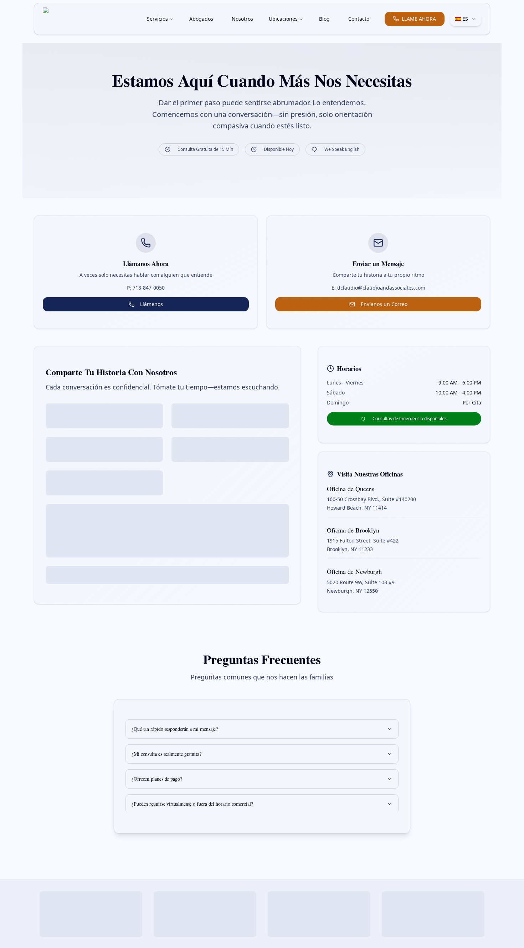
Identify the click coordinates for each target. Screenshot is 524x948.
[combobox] (465, 19)
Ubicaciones (283, 18)
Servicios (157, 18)
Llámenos (151, 304)
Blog (324, 18)
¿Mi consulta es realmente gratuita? (166, 753)
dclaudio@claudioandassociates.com (378, 287)
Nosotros (242, 18)
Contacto (358, 18)
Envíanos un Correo (384, 304)
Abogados (201, 18)
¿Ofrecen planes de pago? (157, 778)
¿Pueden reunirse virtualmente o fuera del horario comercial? (192, 803)
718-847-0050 (146, 287)
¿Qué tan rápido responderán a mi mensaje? (175, 728)
